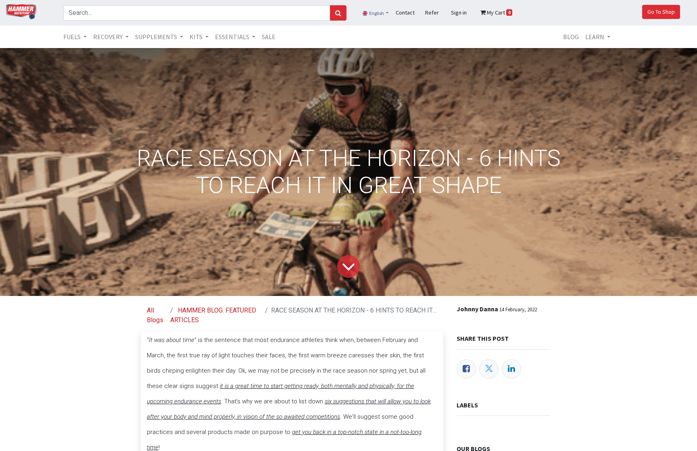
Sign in (459, 12)
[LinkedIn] (511, 369)
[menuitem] (269, 37)
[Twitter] (489, 369)
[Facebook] (466, 369)
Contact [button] (405, 12)
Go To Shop (661, 11)
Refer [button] (432, 12)
